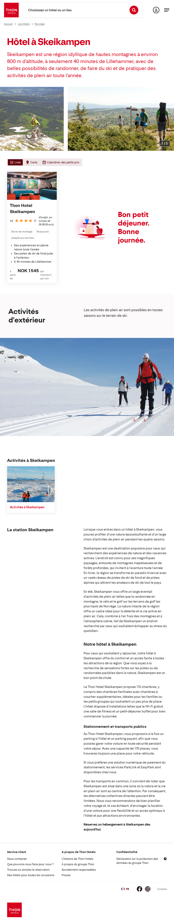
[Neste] (170, 119)
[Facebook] (139, 889)
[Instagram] (147, 889)
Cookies (162, 889)
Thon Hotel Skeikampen (22, 208)
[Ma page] (156, 10)
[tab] (15, 162)
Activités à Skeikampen (27, 507)
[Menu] (166, 10)
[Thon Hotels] (11, 10)
